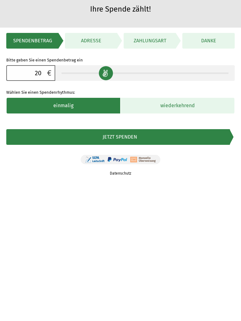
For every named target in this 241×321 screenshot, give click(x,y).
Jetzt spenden (120, 137)
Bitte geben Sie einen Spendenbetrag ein (44, 60)
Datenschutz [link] (120, 173)
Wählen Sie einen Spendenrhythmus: (40, 92)
